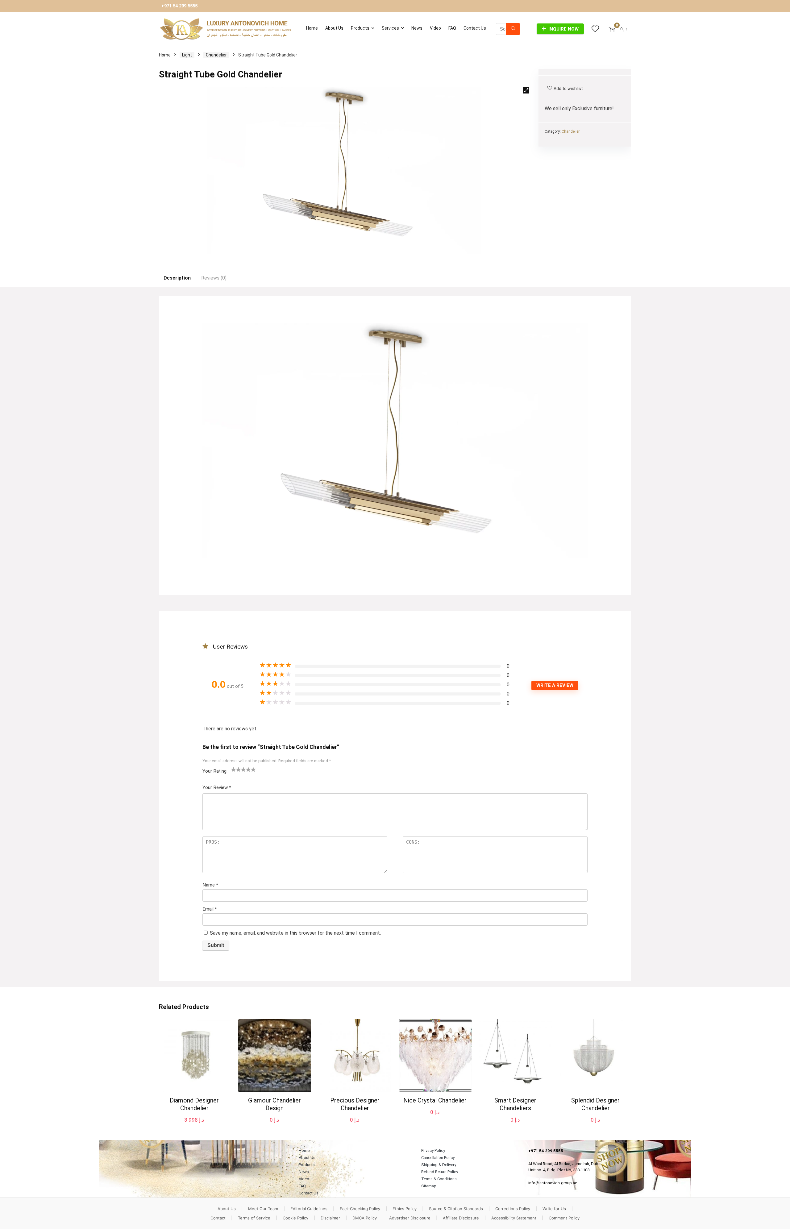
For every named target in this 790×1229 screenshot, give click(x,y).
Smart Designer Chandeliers (515, 1104)
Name (210, 885)
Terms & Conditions (439, 1179)
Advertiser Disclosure (409, 1217)
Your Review (216, 787)
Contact (218, 1217)
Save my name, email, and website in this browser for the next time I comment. (295, 933)
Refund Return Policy (439, 1171)
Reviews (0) (214, 278)
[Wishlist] (595, 29)
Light (187, 54)
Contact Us (475, 28)
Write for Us (554, 1208)
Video (435, 28)
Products (360, 28)
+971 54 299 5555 (179, 6)
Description (177, 278)
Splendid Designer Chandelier (595, 1104)
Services (390, 28)
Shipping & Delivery (438, 1164)
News (416, 28)
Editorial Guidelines (308, 1208)
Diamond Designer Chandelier (194, 1104)
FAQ (452, 28)
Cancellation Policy (438, 1157)
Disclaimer (330, 1217)
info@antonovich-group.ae (552, 1183)
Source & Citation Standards (456, 1208)
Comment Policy (564, 1217)
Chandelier (216, 54)
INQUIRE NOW (563, 29)
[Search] (513, 29)
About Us (334, 28)
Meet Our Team (263, 1208)
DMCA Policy (364, 1217)
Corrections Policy (512, 1208)
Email (209, 909)
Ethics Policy (405, 1208)
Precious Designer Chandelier (355, 1104)
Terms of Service (254, 1217)
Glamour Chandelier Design (274, 1104)
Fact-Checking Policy (360, 1208)
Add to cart (194, 1126)
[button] (526, 90)
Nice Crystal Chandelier (435, 1100)
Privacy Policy (433, 1150)
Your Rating (214, 771)
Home (312, 28)
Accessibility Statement (513, 1217)
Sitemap (428, 1186)
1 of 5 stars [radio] (233, 769)
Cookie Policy (295, 1217)
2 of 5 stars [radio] (236, 769)
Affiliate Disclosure (461, 1217)
